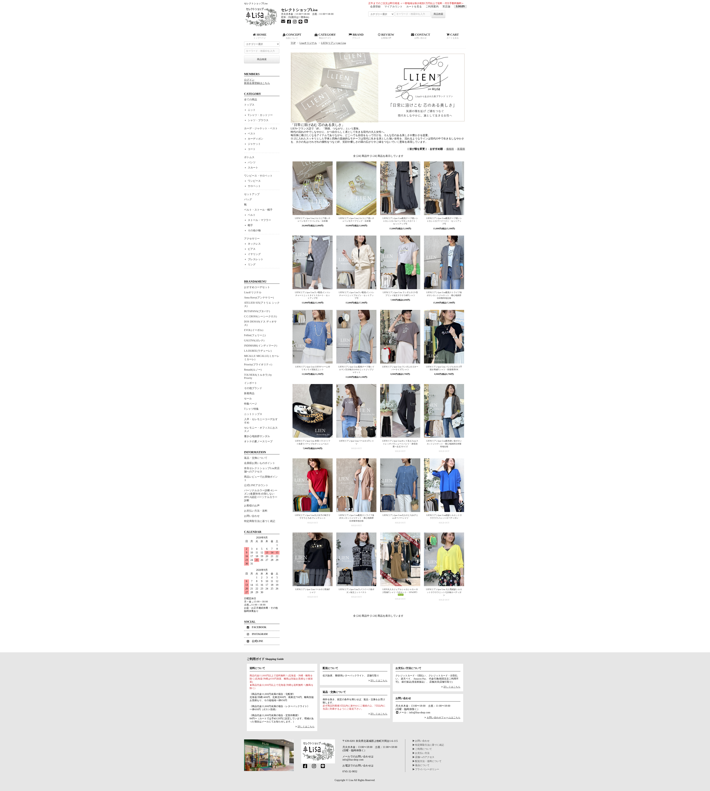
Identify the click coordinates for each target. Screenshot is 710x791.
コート (252, 149)
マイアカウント (393, 6)
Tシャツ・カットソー (260, 115)
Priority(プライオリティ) (258, 364)
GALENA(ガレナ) (254, 340)
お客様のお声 (252, 505)
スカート (253, 167)
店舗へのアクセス (424, 757)
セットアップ (252, 194)
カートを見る (414, 6)
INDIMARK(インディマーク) (260, 345)
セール (248, 398)
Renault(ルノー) (253, 369)
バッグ (248, 199)
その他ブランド (253, 388)
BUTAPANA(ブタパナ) (257, 311)
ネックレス (254, 243)
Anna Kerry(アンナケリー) (259, 297)
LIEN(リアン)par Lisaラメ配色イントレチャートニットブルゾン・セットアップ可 (356, 295)
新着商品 (249, 393)
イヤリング (254, 254)
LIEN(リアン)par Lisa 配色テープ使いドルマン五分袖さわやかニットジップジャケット (356, 369)
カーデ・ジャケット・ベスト (261, 128)
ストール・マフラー (259, 220)
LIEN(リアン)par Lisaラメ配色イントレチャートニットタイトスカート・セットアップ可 (312, 295)
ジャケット (254, 144)
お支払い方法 (422, 753)
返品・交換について (255, 458)
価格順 (450, 149)
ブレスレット (255, 259)
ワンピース (254, 181)
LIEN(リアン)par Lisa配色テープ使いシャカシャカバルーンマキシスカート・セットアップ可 (400, 221)
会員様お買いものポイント (259, 463)
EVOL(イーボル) (253, 330)
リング (252, 264)
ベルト (252, 215)
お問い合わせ (252, 516)
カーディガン (255, 138)
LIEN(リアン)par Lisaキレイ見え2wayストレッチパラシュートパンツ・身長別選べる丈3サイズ (400, 444)
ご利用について (423, 749)
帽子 (250, 225)
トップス (249, 104)
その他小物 (254, 230)
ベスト (252, 133)
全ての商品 (250, 99)
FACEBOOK (259, 627)
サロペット (254, 186)
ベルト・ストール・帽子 (258, 209)
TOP (293, 43)
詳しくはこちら (306, 726)
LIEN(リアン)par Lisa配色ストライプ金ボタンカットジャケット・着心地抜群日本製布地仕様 (444, 295)
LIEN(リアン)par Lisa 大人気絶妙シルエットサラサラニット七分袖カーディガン (444, 592)
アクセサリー (252, 238)
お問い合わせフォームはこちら (443, 717)
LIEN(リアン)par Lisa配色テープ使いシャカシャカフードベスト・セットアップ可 (444, 221)
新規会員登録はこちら (257, 83)
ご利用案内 (432, 6)
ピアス (252, 249)
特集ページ (250, 403)
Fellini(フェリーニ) (255, 335)
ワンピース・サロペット (258, 175)
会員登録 (375, 6)
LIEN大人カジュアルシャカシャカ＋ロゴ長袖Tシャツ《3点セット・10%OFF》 (400, 590)
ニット (252, 110)
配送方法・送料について (428, 761)
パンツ (252, 162)
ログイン (249, 79)
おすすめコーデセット (257, 287)
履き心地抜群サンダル (257, 436)
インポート (250, 383)
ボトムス (249, 157)
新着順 (461, 149)
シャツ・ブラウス (258, 120)
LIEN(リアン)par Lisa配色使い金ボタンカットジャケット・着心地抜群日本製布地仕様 (444, 444)
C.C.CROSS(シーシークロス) (260, 316)
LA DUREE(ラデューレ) (258, 350)
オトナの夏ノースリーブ (258, 441)
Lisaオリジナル (308, 43)
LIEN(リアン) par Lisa (333, 43)
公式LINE (257, 641)
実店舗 (446, 6)
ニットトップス (253, 414)
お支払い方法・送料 (255, 510)
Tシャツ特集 (251, 409)
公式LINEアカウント (256, 485)
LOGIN (460, 6)
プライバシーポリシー (427, 769)
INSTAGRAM (260, 634)
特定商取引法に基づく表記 (259, 521)
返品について (422, 765)
